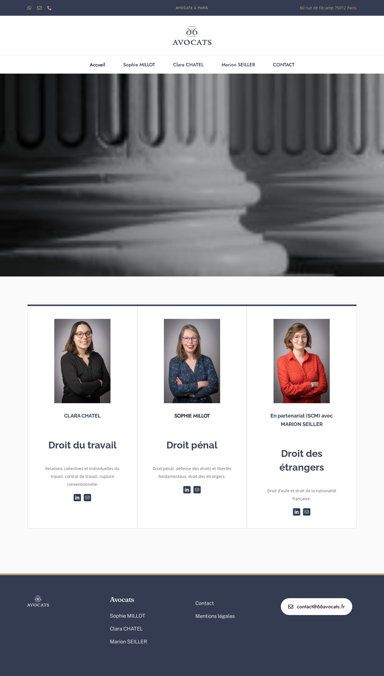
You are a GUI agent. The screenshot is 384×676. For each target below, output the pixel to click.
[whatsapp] (29, 8)
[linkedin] (77, 497)
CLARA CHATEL (82, 416)
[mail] (39, 8)
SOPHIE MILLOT (192, 415)
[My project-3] (192, 23)
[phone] (49, 8)
